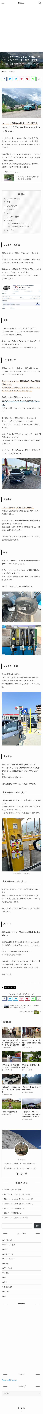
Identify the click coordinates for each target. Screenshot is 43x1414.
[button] (4, 79)
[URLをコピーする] (38, 79)
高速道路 (10, 221)
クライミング (8, 1254)
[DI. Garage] (21, 3)
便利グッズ (8, 1268)
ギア (5, 1249)
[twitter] (21, 1173)
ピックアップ (12, 206)
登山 (5, 1282)
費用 (8, 202)
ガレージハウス (9, 1245)
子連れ (6, 64)
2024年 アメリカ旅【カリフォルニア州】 (19, 1199)
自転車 (6, 1291)
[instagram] (25, 1173)
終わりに (10, 230)
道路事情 (10, 209)
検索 (37, 1226)
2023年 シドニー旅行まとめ (14, 1208)
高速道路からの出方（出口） (22, 226)
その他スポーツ (9, 1240)
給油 (8, 213)
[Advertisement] (21, 29)
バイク (6, 1263)
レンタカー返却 (13, 217)
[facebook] (17, 1173)
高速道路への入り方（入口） (22, 223)
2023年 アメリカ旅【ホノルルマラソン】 (19, 1204)
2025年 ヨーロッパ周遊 (12, 1190)
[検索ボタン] (40, 3)
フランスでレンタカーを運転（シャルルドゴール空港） (27, 178)
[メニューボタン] (3, 3)
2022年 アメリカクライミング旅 (16, 1218)
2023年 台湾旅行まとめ (12, 1213)
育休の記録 (8, 1287)
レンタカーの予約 (13, 198)
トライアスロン (9, 1259)
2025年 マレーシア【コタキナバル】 (17, 1194)
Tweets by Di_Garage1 (9, 1380)
